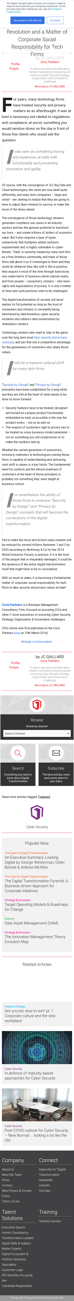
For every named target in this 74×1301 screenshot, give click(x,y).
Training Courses (50, 1221)
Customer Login (12, 1270)
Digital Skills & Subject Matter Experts (16, 1246)
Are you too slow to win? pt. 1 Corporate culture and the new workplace (30, 1016)
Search (18, 768)
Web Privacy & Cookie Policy (16, 1193)
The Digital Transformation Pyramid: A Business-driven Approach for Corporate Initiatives (36, 886)
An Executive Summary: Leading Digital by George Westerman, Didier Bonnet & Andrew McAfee (35, 862)
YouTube (44, 1191)
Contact (7, 1185)
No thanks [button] (55, 20)
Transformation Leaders (18, 1238)
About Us (8, 1169)
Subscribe (56, 768)
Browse (37, 720)
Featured (44, 797)
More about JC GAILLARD (50, 86)
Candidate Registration (17, 1286)
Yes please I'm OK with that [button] (27, 20)
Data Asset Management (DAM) (31, 923)
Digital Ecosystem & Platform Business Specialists (15, 1259)
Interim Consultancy (15, 1233)
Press (5, 1180)
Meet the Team (12, 1175)
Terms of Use (11, 1201)
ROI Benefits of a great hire (17, 1277)
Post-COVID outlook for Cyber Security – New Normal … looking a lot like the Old (36, 1135)
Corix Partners (49, 62)
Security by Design (15, 385)
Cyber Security (37, 827)
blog (17, 633)
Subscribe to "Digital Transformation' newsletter (52, 1175)
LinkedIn (44, 1185)
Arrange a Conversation (37, 641)
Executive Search (13, 1227)
